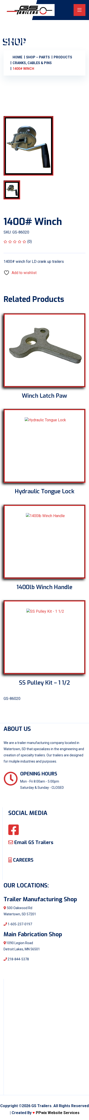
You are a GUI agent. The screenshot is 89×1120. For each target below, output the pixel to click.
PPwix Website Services (58, 1112)
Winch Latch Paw (44, 396)
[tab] (16, 189)
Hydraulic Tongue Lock (44, 491)
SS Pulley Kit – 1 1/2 (44, 683)
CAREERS (22, 860)
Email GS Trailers (33, 842)
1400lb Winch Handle (44, 587)
